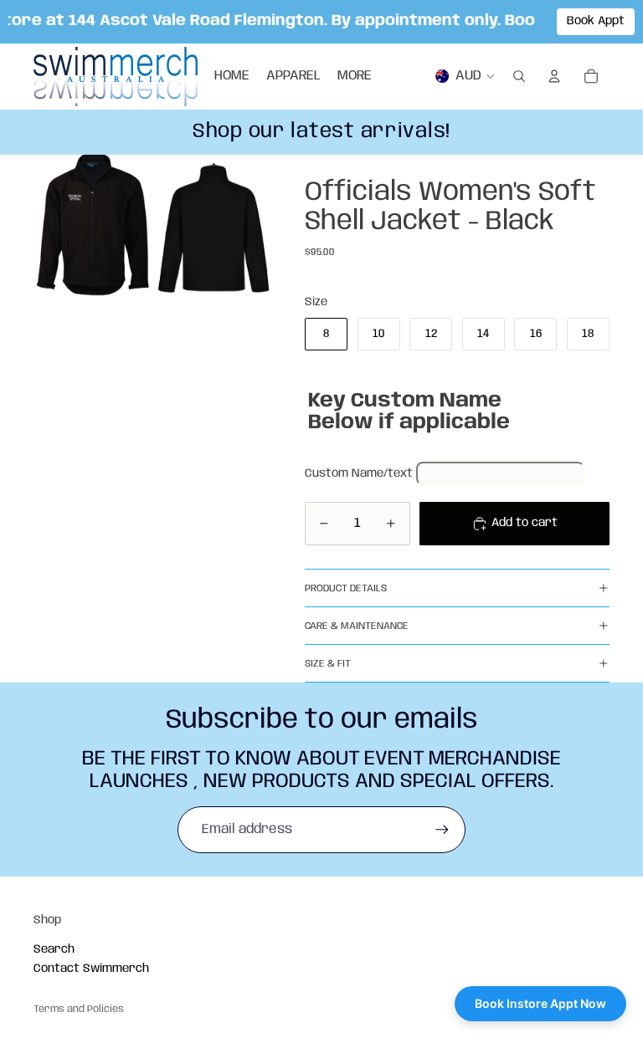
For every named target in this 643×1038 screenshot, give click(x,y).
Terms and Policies (78, 1009)
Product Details (346, 588)
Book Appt (596, 21)
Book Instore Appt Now (540, 1003)
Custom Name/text (359, 473)
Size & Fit (328, 663)
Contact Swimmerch (91, 968)
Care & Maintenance (357, 626)
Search (54, 949)
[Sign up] (442, 830)
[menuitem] (354, 76)
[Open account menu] (554, 76)
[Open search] (519, 76)
